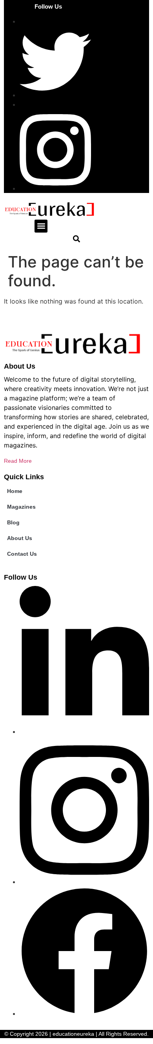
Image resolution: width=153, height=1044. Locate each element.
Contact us (22, 554)
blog (13, 522)
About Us (19, 538)
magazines (21, 507)
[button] (41, 226)
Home (14, 491)
